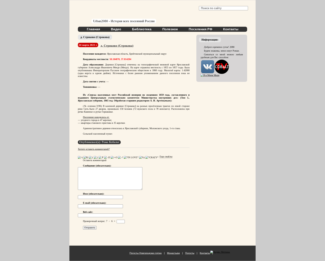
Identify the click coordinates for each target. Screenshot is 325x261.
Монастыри (173, 253)
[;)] (96, 157)
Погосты (189, 253)
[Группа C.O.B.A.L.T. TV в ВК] (222, 61)
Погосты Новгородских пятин (145, 253)
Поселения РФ (200, 29)
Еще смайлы (166, 156)
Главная (93, 29)
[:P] (101, 157)
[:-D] (107, 157)
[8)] (85, 157)
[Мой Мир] (210, 75)
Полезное (170, 29)
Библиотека (141, 29)
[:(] (91, 157)
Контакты (230, 29)
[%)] (142, 157)
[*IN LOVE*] (131, 157)
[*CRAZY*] (151, 157)
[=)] (80, 157)
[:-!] (120, 157)
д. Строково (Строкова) (117, 45)
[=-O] (114, 157)
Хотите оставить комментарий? (94, 149)
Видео (116, 29)
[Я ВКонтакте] (208, 61)
